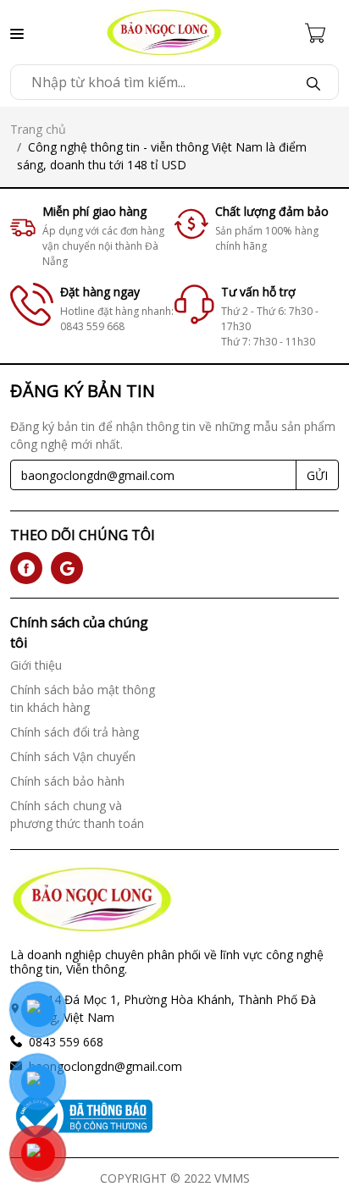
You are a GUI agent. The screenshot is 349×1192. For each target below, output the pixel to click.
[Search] (313, 82)
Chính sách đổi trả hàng (74, 732)
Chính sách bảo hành (67, 781)
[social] (26, 568)
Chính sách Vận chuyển (73, 756)
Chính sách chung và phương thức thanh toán (77, 814)
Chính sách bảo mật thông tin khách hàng (82, 698)
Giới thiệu (36, 665)
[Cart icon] (322, 32)
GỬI (317, 475)
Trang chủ (38, 129)
